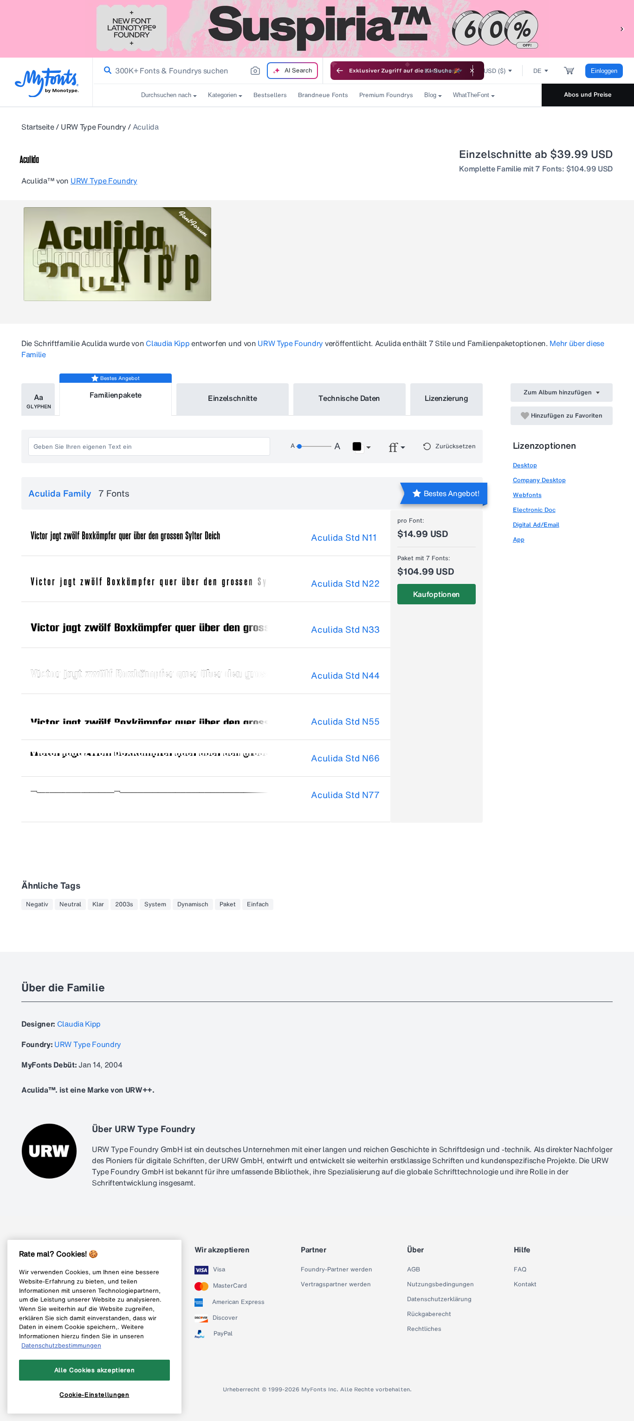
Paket (228, 904)
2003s (124, 904)
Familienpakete (116, 394)
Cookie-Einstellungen (94, 1394)
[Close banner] (472, 70)
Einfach (258, 904)
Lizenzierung (446, 398)
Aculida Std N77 (345, 794)
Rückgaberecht (429, 1314)
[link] (106, 70)
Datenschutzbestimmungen (61, 1345)
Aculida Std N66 (345, 758)
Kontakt (525, 1284)
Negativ (37, 904)
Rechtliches (424, 1329)
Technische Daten (349, 398)
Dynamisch (192, 904)
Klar (98, 904)
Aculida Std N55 (345, 721)
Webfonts (527, 495)
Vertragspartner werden (336, 1284)
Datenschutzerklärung (439, 1299)
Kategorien (222, 95)
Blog (430, 95)
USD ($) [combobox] (494, 70)
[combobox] (208, 71)
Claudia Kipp (167, 343)
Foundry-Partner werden (336, 1269)
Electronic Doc (534, 509)
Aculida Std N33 (345, 629)
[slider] (313, 446)
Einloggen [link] (604, 70)
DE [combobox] (537, 70)
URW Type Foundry (93, 126)
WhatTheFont (471, 95)
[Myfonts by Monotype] (46, 82)
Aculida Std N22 (345, 583)
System (155, 904)
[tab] (38, 399)
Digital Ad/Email (536, 524)
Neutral (70, 904)
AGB (413, 1269)
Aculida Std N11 (344, 537)
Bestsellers (270, 95)
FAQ (520, 1269)
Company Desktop (539, 480)
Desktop (525, 465)
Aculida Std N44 (345, 675)
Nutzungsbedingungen (440, 1284)
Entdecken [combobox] (440, 70)
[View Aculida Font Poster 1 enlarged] (117, 254)
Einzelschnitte (232, 398)
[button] (622, 29)
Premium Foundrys (386, 95)
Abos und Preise (588, 94)
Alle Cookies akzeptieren (94, 1370)
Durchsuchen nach (166, 95)
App (518, 539)
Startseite (37, 126)
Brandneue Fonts (323, 95)
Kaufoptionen (436, 594)
